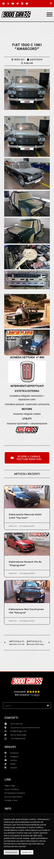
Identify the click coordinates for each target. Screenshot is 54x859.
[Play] (27, 342)
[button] (50, 3)
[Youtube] (13, 4)
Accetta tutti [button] (27, 852)
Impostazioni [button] (11, 852)
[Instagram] (8, 4)
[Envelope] (27, 4)
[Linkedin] (22, 4)
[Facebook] (4, 4)
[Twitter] (17, 4)
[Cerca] (48, 706)
